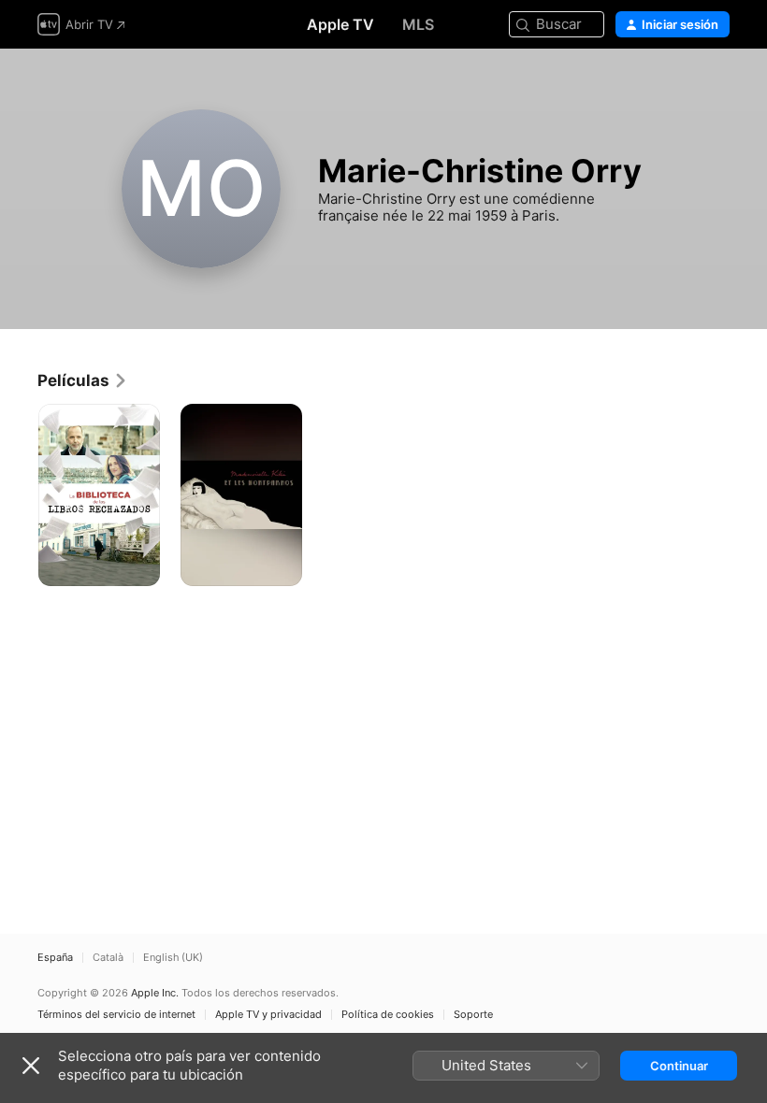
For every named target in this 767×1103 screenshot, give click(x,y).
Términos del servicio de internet (116, 1015)
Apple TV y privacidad (268, 1015)
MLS (418, 24)
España (55, 958)
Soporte (473, 1015)
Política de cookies (387, 1015)
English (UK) (173, 958)
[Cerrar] (30, 1065)
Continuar (679, 1065)
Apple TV (340, 24)
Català (108, 958)
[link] (82, 380)
